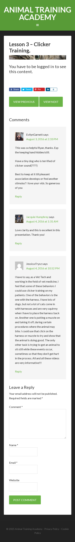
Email (13, 462)
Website (14, 480)
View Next (51, 101)
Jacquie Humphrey (37, 216)
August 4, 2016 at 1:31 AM (42, 221)
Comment (16, 406)
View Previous (24, 101)
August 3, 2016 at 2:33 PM (42, 139)
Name (13, 445)
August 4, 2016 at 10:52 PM (43, 268)
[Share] (48, 89)
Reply (18, 196)
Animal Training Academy (37, 13)
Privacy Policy (51, 528)
